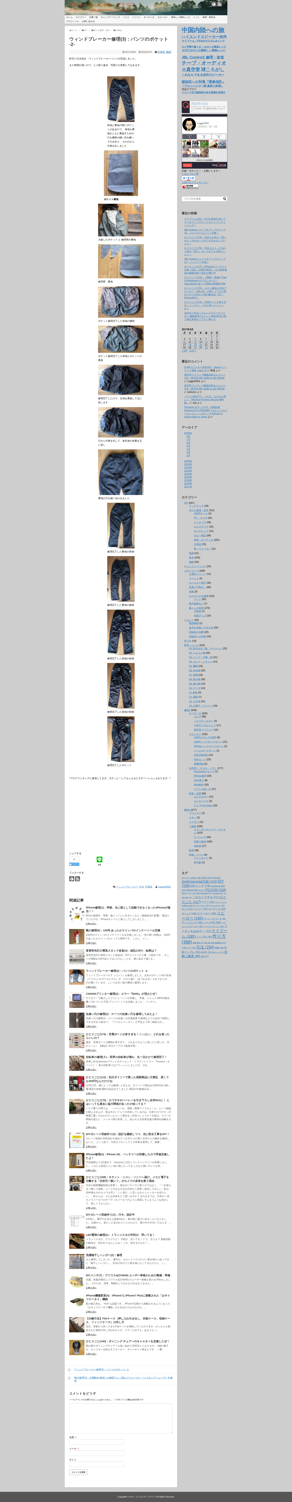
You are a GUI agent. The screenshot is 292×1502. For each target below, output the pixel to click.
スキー (192, 817)
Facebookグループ (204, 771)
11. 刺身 (193, 692)
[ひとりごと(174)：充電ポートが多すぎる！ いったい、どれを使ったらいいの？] (76, 1040)
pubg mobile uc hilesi (195, 416)
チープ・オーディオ (215, 919)
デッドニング (192, 922)
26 (195, 347)
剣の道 (209, 943)
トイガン (194, 822)
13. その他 (194, 701)
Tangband (217, 893)
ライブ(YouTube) (203, 805)
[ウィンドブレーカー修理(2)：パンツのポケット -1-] (76, 977)
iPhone (192, 890)
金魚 (205, 956)
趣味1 (187, 710)
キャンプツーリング (110, 17)
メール (74, 1448)
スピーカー (162, 17)
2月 (188, 455)
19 (195, 345)
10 (184, 342)
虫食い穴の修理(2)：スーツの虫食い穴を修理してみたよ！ (122, 1014)
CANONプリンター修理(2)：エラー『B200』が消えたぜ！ (122, 993)
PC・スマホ (200, 518)
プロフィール (72, 21)
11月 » (192, 351)
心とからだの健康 (199, 596)
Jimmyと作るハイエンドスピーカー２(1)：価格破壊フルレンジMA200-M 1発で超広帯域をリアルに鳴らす (205, 316)
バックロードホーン (205, 750)
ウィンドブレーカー (127, 887)
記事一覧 (93, 17)
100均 (206, 878)
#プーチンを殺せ (191, 878)
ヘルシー (189, 620)
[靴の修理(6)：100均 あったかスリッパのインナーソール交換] (76, 936)
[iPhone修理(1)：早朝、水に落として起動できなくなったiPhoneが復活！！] (76, 913)
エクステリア (201, 526)
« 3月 (185, 351)
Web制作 (199, 784)
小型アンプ (189, 948)
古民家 (197, 611)
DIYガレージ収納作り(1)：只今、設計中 (110, 1214)
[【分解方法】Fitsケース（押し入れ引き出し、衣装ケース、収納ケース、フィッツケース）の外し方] (76, 1324)
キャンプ (189, 913)
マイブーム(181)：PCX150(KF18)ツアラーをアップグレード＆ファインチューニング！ (205, 222)
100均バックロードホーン (208, 742)
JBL (201, 890)
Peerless (206, 893)
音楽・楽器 (195, 793)
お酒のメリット (197, 574)
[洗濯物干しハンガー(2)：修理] (76, 1261)
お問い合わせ (88, 21)
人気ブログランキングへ (195, 182)
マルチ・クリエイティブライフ (102, 4)
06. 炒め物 (194, 670)
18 (190, 345)
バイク (126, 17)
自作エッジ (200, 759)
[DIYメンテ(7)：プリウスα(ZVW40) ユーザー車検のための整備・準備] (76, 1281)
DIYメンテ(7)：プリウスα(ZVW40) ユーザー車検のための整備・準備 (128, 1275)
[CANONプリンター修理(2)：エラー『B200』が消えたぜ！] (76, 1000)
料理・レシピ (191, 645)
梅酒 (219, 948)
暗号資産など (196, 603)
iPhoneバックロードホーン (209, 746)
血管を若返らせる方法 (201, 627)
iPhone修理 (200, 776)
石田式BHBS (201, 755)
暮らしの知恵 (196, 608)
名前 (73, 1437)
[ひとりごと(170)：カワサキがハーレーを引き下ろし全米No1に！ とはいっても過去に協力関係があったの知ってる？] (76, 1106)
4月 (188, 449)
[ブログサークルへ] (204, 107)
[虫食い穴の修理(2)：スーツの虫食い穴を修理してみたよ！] (76, 1020)
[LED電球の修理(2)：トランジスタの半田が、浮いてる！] (76, 1241)
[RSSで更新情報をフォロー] (219, 4)
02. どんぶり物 (197, 653)
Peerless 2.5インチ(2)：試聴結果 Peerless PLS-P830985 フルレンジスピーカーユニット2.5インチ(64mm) (205, 410)
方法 (141, 887)
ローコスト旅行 (197, 582)
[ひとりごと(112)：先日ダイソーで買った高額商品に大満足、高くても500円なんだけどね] (76, 1083)
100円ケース (201, 513)
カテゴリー (81, 17)
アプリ (207, 902)
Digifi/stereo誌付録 (199, 881)
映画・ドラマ (196, 854)
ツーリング (200, 837)
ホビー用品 (200, 535)
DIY (186, 503)
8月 (188, 436)
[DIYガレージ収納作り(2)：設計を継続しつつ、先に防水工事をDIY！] (76, 1140)
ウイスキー (202, 906)
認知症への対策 (197, 636)
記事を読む (91, 923)
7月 (188, 439)
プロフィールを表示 (204, 160)
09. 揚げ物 (194, 683)
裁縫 (168, 52)
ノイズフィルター (203, 721)
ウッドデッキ (196, 506)
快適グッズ (200, 615)
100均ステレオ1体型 (205, 737)
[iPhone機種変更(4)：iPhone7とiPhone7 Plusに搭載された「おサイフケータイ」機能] (76, 1301)
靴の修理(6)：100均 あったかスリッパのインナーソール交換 (123, 930)
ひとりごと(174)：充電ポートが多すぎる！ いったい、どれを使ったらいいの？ (205, 305)
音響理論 (199, 764)
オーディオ (149, 17)
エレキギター (201, 796)
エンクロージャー (195, 908)
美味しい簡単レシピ (180, 17)
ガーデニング (201, 531)
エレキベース (201, 801)
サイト (72, 1460)
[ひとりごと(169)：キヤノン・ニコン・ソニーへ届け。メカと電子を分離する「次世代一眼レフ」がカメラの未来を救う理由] (76, 1183)
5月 (188, 446)
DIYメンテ (200, 885)
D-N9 (216, 878)
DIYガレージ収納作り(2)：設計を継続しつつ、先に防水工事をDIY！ (128, 1134)
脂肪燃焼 (194, 623)
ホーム (69, 17)
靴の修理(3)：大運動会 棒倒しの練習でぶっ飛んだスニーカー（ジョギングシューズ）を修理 (123, 1379)
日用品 (161, 52)
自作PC (206, 952)
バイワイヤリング (214, 927)
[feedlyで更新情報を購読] (213, 4)
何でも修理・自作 (199, 510)
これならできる (206, 897)
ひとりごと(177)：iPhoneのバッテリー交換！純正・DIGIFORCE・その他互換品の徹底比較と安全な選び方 (205, 269)
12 (195, 342)
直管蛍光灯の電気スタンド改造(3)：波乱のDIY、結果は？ (121, 950)
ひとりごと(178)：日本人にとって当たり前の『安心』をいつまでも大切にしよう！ (205, 251)
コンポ (197, 716)
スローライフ (191, 570)
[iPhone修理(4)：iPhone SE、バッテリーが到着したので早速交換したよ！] (76, 1160)
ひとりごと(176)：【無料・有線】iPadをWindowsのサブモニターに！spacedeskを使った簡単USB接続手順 (205, 280)
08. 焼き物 (194, 679)
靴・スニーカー (202, 548)
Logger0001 (164, 887)
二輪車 (192, 826)
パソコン (136, 17)
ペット (196, 17)
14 (206, 342)
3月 (188, 452)
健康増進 (198, 943)
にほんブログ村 (190, 174)
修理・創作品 (209, 17)
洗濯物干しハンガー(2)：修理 (104, 1255)
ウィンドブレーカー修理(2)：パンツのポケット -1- (117, 970)
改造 (191, 557)
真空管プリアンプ (203, 730)
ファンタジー (201, 858)
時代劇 (197, 862)
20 (200, 345)
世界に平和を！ (197, 587)
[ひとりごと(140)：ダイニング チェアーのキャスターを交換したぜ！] (76, 1347)
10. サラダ (194, 688)
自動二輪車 (200, 841)
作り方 (187, 641)
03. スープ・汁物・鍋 (200, 657)
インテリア (200, 522)
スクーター (206, 913)
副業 (191, 591)
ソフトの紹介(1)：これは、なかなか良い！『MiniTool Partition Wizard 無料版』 (205, 399)
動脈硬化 (220, 943)
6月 (188, 442)
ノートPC (212, 922)
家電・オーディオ (203, 540)
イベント (194, 578)
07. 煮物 (193, 675)
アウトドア (195, 813)
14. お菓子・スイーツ (200, 705)
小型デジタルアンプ (205, 725)
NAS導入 (199, 780)
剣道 (191, 850)
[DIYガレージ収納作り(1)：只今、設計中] (76, 1221)
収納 (191, 553)
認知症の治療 (196, 632)
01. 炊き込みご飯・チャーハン (205, 648)
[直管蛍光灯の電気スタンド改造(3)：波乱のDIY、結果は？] (76, 956)
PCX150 (215, 890)
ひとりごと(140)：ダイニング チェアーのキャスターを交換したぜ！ (128, 1341)
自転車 (197, 846)
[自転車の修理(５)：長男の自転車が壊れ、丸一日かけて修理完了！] (76, 1063)
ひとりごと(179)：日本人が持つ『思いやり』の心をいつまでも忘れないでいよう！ (205, 240)
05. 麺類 (193, 666)
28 (206, 347)
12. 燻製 (193, 697)
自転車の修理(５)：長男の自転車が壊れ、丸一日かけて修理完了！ (126, 1057)
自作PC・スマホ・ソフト (203, 768)
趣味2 (187, 810)
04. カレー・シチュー (200, 661)
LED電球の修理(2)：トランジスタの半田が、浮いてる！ (120, 1234)
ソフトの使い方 (202, 789)
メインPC (204, 937)
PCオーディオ (191, 893)
